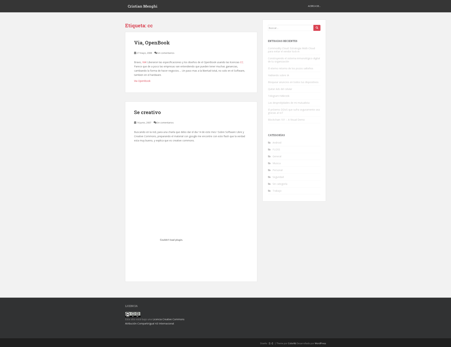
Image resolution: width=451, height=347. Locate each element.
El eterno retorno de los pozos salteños (290, 68)
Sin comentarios (165, 52)
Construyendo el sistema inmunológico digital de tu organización (294, 60)
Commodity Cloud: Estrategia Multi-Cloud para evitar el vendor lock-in (291, 50)
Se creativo (147, 112)
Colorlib (292, 343)
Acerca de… (314, 6)
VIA (144, 62)
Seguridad (278, 177)
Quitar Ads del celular (280, 89)
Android (277, 142)
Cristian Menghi (142, 6)
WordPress (320, 343)
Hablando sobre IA (278, 75)
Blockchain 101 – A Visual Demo (286, 119)
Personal (278, 170)
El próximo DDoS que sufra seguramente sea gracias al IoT (294, 111)
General (277, 156)
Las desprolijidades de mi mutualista (289, 102)
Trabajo (277, 190)
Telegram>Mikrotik (278, 96)
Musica (277, 163)
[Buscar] (316, 28)
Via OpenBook (142, 81)
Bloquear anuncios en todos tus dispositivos (293, 82)
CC (241, 62)
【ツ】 (271, 343)
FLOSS (276, 149)
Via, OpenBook (152, 42)
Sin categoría (280, 183)
